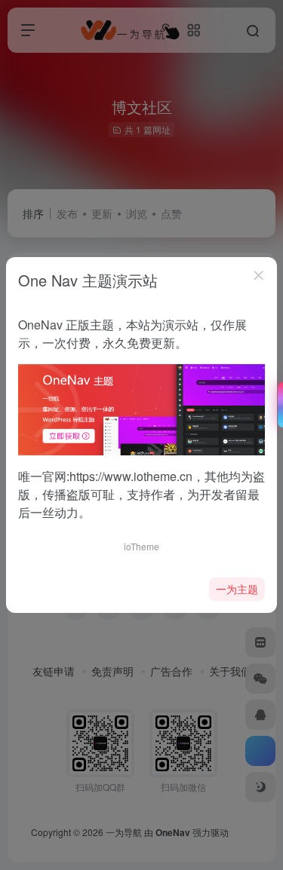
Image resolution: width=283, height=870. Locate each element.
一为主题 (237, 588)
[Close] (259, 275)
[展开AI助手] (277, 404)
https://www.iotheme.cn (130, 476)
